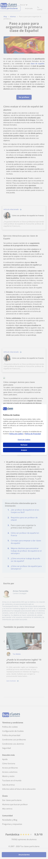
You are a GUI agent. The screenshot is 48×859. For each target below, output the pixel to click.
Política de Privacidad (33, 434)
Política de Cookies (16, 434)
